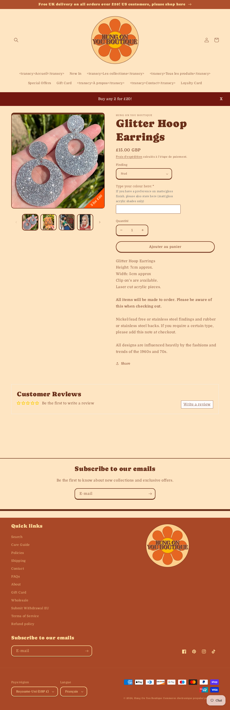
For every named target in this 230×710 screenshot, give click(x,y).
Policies (17, 553)
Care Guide (20, 544)
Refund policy (22, 624)
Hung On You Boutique (148, 698)
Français (71, 691)
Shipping (18, 560)
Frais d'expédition (129, 156)
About (16, 584)
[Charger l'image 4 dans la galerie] (85, 222)
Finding (122, 164)
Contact (17, 568)
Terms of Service (25, 616)
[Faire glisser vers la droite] (100, 222)
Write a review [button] (197, 404)
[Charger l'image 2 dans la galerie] (48, 222)
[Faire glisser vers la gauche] (16, 222)
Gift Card (18, 592)
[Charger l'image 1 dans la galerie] (30, 222)
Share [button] (125, 363)
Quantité (122, 221)
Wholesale (19, 600)
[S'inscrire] (150, 493)
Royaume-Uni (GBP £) (32, 691)
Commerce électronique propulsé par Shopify (191, 698)
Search (17, 537)
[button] (16, 40)
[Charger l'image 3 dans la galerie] (67, 222)
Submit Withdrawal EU (30, 608)
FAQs (15, 576)
